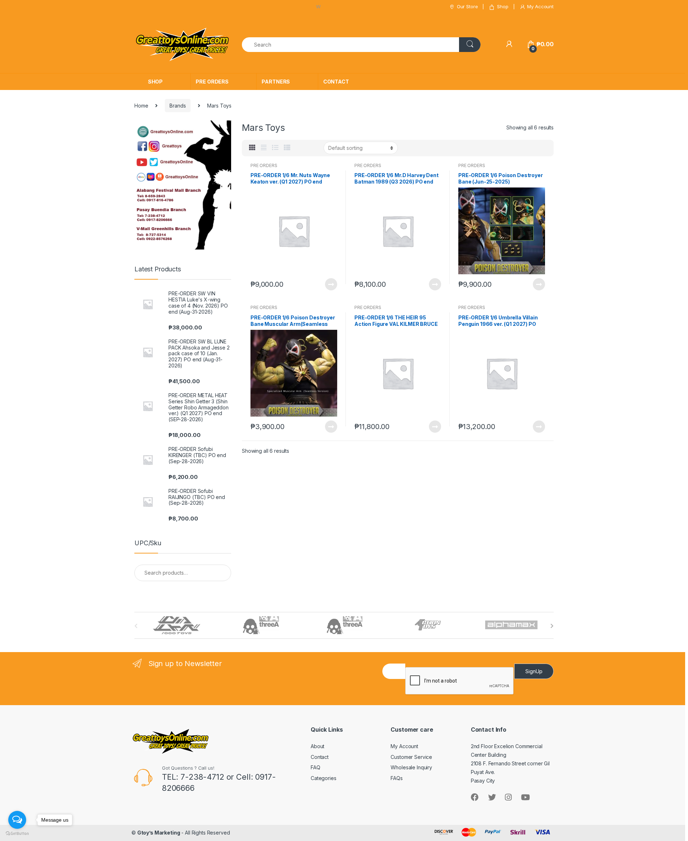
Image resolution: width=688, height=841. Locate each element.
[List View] (275, 148)
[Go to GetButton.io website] (17, 833)
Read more (330, 284)
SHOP (155, 82)
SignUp (534, 671)
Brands (177, 106)
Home (141, 106)
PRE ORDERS (212, 82)
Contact (320, 757)
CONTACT (336, 82)
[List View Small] (287, 148)
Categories (323, 778)
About (317, 746)
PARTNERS (276, 82)
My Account (540, 6)
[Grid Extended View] (264, 148)
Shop (502, 6)
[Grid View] (252, 148)
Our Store (467, 6)
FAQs (396, 778)
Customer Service (411, 757)
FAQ (315, 767)
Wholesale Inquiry (411, 767)
